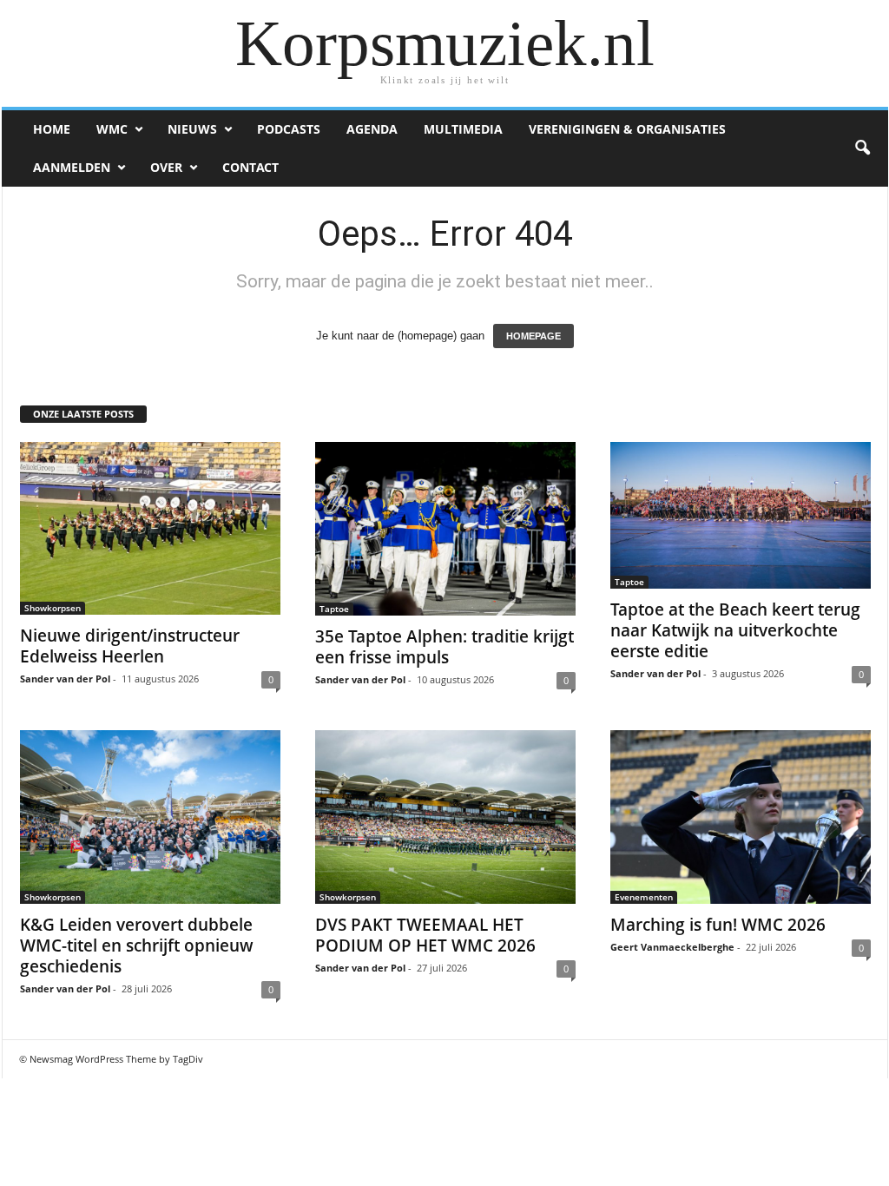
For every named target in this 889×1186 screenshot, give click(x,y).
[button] (862, 148)
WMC (112, 129)
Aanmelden (71, 167)
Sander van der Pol (65, 678)
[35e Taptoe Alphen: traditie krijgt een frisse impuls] (445, 529)
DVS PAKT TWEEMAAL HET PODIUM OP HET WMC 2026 (425, 935)
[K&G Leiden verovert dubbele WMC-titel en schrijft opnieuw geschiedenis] (150, 817)
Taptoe (334, 609)
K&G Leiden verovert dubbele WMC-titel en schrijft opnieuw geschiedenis (137, 945)
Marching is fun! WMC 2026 (718, 924)
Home (51, 129)
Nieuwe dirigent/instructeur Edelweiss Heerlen (130, 646)
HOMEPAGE (533, 336)
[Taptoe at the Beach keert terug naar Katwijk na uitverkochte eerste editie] (740, 515)
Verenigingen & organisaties (627, 129)
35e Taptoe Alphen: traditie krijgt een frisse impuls (444, 647)
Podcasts (288, 129)
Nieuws (192, 129)
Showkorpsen (52, 608)
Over (166, 167)
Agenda (372, 129)
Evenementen (644, 897)
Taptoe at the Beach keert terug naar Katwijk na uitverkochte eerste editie (735, 630)
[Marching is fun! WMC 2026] (740, 817)
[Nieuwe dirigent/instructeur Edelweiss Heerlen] (150, 528)
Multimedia (463, 129)
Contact (250, 167)
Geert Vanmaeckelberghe (672, 946)
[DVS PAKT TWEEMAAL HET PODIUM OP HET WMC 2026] (445, 817)
